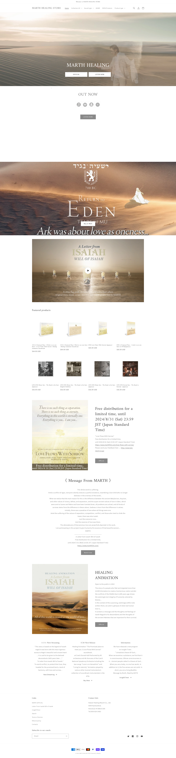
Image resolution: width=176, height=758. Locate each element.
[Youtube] (98, 108)
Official (101, 461)
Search (34, 713)
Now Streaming (49, 674)
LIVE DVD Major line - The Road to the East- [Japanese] (102, 386)
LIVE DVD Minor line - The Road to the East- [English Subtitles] (73, 386)
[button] (76, 8)
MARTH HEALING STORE (85, 753)
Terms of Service (37, 717)
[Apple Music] (79, 108)
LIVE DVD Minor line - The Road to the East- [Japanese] (45, 386)
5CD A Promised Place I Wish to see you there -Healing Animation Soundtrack (73, 346)
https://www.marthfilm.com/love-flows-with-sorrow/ (114, 445)
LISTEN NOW (99, 74)
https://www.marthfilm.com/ (88, 546)
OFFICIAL (76, 74)
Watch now (88, 553)
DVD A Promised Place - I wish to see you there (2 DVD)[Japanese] (129, 346)
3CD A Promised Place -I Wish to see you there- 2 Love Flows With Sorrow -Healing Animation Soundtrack (44, 347)
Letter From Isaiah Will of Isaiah (42, 706)
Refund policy (36, 721)
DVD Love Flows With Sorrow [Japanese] (100, 345)
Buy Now (87, 680)
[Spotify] (85, 108)
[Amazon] (91, 108)
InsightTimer (124, 677)
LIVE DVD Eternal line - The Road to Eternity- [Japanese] (128, 386)
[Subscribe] (66, 736)
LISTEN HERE (88, 117)
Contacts (35, 724)
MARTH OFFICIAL (37, 703)
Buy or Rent (88, 224)
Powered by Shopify (96, 753)
